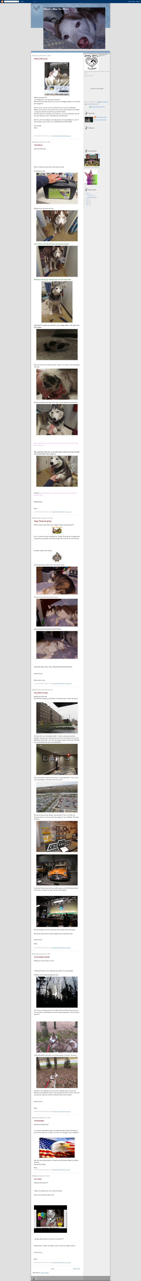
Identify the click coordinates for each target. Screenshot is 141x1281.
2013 (87, 193)
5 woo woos (68, 947)
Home (52, 1268)
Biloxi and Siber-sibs (101, 117)
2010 (87, 200)
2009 (87, 202)
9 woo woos (68, 135)
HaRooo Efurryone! (40, 59)
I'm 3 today (38, 1179)
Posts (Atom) (45, 1272)
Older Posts (76, 1268)
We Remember (39, 1121)
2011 (87, 199)
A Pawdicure (38, 145)
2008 (87, 204)
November (90, 195)
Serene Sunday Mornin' (42, 957)
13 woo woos (68, 511)
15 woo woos (67, 1262)
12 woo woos (68, 683)
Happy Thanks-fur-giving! (42, 521)
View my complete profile (100, 119)
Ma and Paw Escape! (41, 693)
